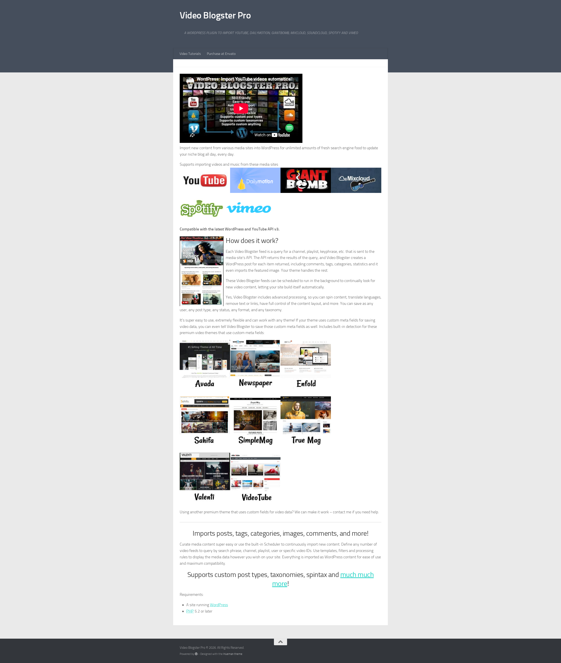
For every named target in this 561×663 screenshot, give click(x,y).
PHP (190, 611)
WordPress (219, 604)
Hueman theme (232, 654)
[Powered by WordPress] (196, 653)
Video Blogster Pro (215, 15)
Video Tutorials (190, 54)
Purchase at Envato (221, 54)
